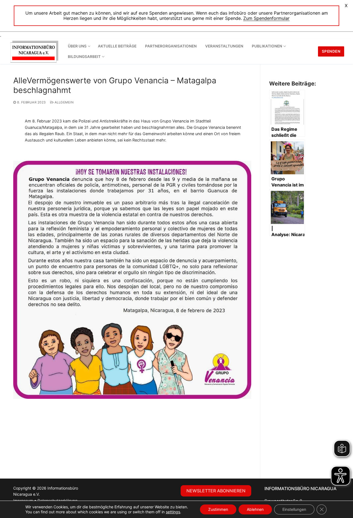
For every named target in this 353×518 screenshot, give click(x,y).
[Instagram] (113, 489)
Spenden (331, 51)
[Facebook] (102, 489)
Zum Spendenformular (266, 18)
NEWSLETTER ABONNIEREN (215, 490)
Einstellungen (294, 509)
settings (173, 511)
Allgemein (64, 102)
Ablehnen (255, 509)
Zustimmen (218, 509)
